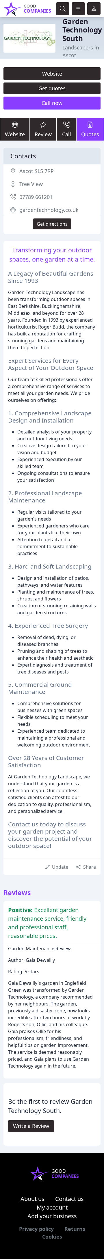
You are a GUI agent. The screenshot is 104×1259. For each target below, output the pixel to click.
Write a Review (31, 1125)
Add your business (52, 1216)
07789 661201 (36, 196)
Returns (74, 1228)
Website (52, 73)
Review (43, 134)
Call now (52, 102)
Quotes (90, 134)
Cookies (52, 1236)
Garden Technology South (82, 30)
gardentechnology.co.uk (49, 209)
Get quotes (52, 88)
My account (52, 1207)
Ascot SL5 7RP (36, 171)
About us (32, 1199)
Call (66, 134)
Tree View (31, 184)
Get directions (52, 224)
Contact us (69, 1199)
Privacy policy (36, 1228)
